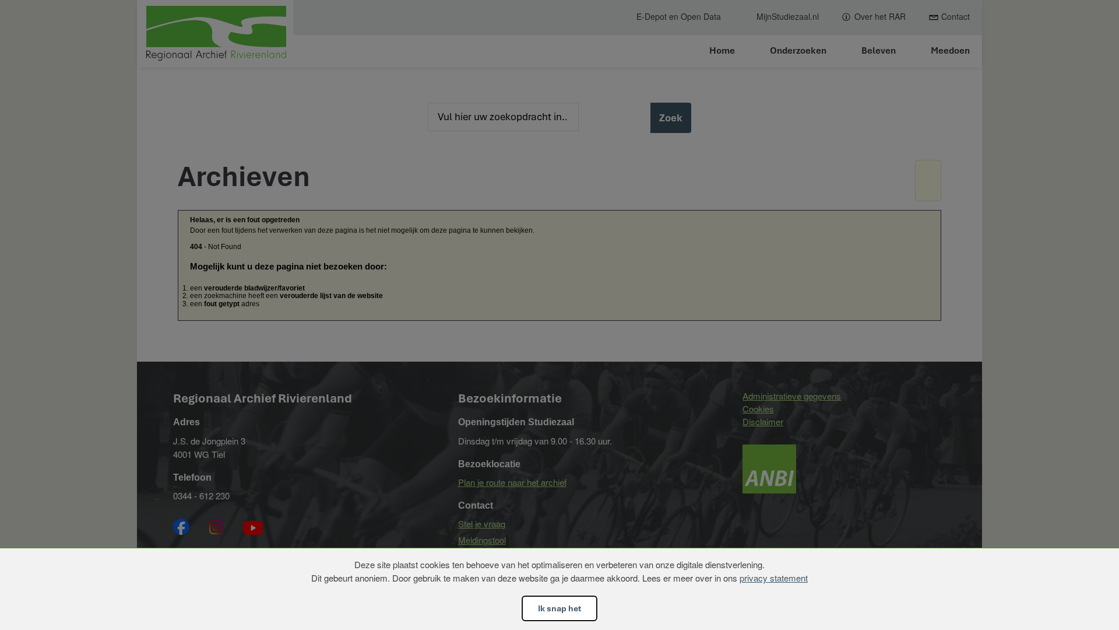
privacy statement (774, 578)
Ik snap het (559, 608)
